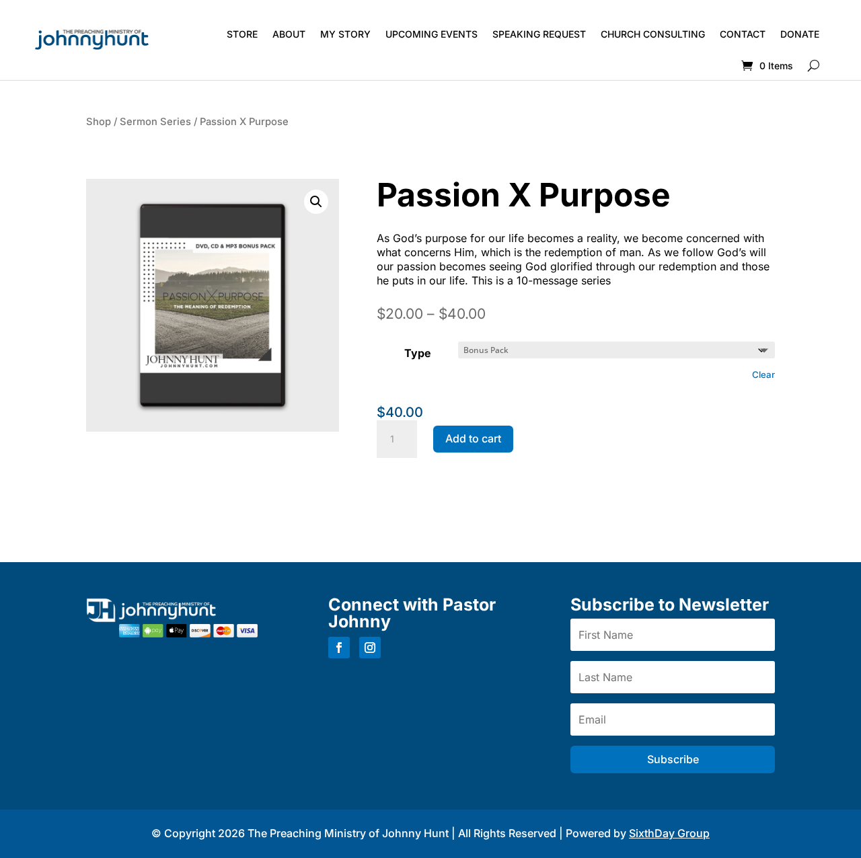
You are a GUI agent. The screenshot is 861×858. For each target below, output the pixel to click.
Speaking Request (539, 34)
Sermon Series (155, 122)
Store (242, 34)
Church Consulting (653, 34)
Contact (742, 34)
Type (417, 353)
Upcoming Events (431, 34)
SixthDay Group (669, 833)
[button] (316, 202)
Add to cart (473, 438)
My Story (345, 34)
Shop (98, 122)
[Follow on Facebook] (339, 647)
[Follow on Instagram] (370, 647)
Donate (799, 34)
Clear (763, 374)
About (288, 34)
